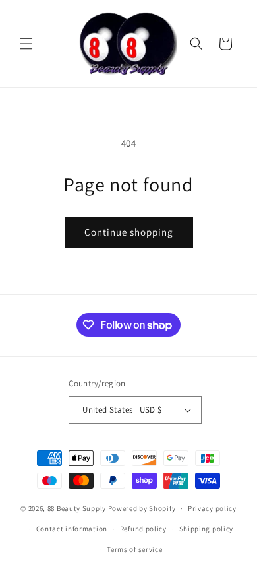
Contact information (71, 528)
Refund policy (143, 528)
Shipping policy (206, 528)
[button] (26, 43)
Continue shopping (128, 232)
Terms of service (134, 549)
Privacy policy (212, 508)
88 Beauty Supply (76, 508)
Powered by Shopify (142, 508)
